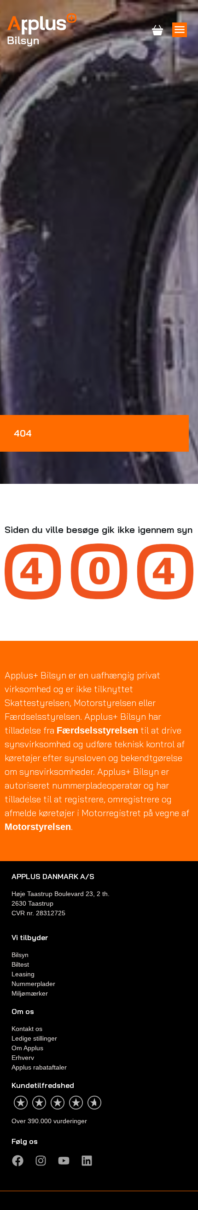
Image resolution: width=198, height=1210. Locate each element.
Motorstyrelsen (38, 827)
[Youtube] (63, 1160)
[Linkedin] (86, 1160)
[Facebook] (17, 1160)
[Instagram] (40, 1160)
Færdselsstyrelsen (97, 730)
